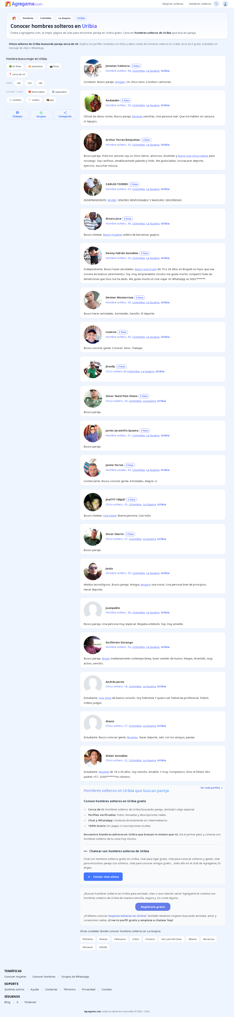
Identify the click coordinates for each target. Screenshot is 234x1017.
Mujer (105, 658)
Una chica (105, 698)
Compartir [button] (65, 116)
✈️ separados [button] (59, 91)
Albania (192, 939)
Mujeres (137, 116)
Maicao (103, 939)
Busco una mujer (146, 269)
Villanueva (120, 939)
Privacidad (88, 989)
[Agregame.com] (14, 18)
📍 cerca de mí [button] (17, 74)
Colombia (138, 70)
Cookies (107, 989)
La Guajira (152, 70)
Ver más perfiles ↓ (212, 787)
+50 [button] (29, 83)
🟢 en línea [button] (15, 66)
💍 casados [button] (15, 99)
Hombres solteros (200, 3)
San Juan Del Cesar (171, 939)
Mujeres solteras (173, 3)
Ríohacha (88, 939)
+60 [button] (40, 83)
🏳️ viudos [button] (33, 99)
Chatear (17, 116)
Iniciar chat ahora (103, 876)
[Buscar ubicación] (216, 3)
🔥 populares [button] (35, 66)
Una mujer (109, 515)
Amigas (120, 82)
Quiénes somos (14, 989)
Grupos (41, 116)
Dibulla (103, 947)
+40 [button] (18, 83)
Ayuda (35, 989)
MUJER (112, 200)
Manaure (88, 947)
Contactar (51, 989)
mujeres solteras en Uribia (127, 916)
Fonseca (150, 939)
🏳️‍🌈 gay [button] (50, 99)
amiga (145, 584)
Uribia (135, 939)
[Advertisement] (41, 146)
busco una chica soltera (193, 156)
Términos (70, 989)
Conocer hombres (44, 976)
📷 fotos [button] (54, 66)
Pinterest (30, 1002)
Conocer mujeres (15, 976)
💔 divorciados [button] (36, 91)
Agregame (27, 4)
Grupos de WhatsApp (75, 976)
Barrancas (208, 939)
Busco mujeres (112, 234)
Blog (7, 1002)
